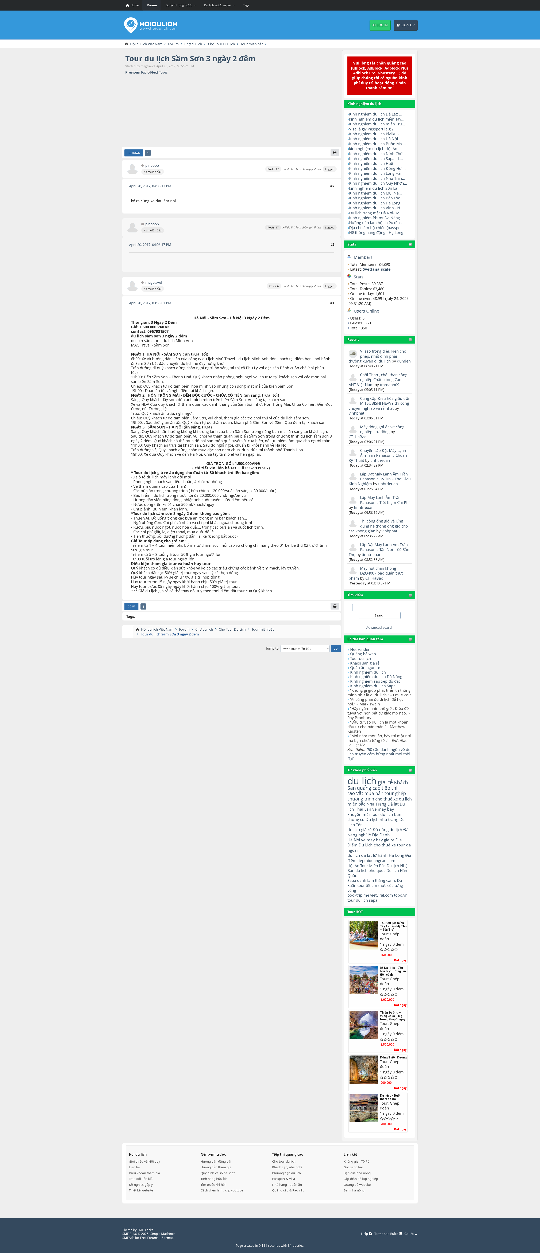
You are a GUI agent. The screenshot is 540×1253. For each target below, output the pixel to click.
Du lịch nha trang (382, 819)
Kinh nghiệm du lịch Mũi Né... (375, 193)
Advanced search (379, 627)
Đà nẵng (381, 829)
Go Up (131, 606)
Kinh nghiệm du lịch (368, 672)
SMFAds (128, 1238)
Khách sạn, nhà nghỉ (287, 1167)
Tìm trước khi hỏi (213, 1184)
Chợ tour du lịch (284, 1161)
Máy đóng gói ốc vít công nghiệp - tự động (382, 429)
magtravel (153, 282)
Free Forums (149, 1238)
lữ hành (380, 855)
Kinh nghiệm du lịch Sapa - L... (376, 158)
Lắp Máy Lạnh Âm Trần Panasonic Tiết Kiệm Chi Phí (385, 500)
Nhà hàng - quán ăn (287, 1184)
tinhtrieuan (380, 460)
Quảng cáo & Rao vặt (288, 1190)
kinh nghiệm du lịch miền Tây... (376, 119)
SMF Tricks (145, 1230)
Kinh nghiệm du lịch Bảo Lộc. (375, 197)
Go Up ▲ (411, 1234)
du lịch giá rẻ (359, 829)
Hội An (353, 865)
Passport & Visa (283, 1178)
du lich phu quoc (370, 870)
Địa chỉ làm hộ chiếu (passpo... (376, 227)
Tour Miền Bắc (373, 865)
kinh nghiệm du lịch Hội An (373, 148)
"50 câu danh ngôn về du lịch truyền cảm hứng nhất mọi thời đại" (378, 754)
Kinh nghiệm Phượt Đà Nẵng (374, 217)
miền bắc (356, 804)
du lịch (362, 780)
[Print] (335, 152)
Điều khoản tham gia (144, 1173)
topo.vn (401, 895)
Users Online (366, 311)
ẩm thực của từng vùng (375, 888)
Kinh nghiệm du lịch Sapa (373, 685)
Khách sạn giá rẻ (364, 663)
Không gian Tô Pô (356, 1161)
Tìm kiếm (355, 595)
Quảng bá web (363, 653)
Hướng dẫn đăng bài (216, 1161)
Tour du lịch (360, 658)
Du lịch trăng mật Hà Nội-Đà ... (376, 212)
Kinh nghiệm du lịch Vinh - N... (376, 207)
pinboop (152, 165)
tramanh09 (389, 384)
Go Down (134, 152)
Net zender (360, 649)
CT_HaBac (357, 436)
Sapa (351, 880)
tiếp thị (389, 787)
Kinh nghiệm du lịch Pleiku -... (375, 133)
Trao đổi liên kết (141, 1178)
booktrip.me (358, 895)
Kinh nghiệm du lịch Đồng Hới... (377, 168)
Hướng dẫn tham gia (216, 1167)
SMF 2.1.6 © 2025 (135, 1234)
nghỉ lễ (364, 835)
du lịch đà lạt (359, 855)
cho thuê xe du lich (393, 799)
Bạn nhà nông (354, 1190)
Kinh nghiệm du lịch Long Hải (375, 173)
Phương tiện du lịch (286, 1173)
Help (365, 1234)
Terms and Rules (386, 1234)
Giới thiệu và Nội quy (144, 1161)
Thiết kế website (141, 1190)
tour (351, 900)
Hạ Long (396, 855)
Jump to (272, 648)
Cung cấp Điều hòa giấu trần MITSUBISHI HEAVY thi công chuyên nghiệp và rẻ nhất (379, 403)
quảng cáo (369, 787)
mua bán (373, 793)
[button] (180, 5)
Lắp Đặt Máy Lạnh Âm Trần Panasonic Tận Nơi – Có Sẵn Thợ (379, 549)
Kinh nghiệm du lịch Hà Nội (373, 138)
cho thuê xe (385, 844)
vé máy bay (383, 809)
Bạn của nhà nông (357, 1173)
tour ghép (395, 793)
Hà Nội (353, 839)
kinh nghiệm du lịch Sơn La (373, 188)
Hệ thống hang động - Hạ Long (376, 232)
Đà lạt (393, 804)
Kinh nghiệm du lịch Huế (371, 163)
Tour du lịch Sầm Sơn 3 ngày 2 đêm (190, 58)
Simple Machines (162, 1234)
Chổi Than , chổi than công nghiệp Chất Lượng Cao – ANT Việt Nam (378, 379)
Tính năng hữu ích (214, 1178)
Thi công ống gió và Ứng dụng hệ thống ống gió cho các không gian (378, 525)
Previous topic (137, 72)
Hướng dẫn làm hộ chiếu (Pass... (378, 222)
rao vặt (355, 793)
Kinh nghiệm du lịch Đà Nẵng (376, 676)
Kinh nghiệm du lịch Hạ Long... (376, 202)
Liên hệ (134, 1167)
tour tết (363, 885)
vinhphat (356, 413)
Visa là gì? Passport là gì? (371, 129)
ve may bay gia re (377, 839)
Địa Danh (381, 834)
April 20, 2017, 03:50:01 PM (150, 303)
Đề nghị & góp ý (141, 1184)
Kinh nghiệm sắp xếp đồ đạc (375, 681)
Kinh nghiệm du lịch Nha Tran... (377, 178)
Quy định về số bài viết (218, 1173)
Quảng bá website (357, 1184)
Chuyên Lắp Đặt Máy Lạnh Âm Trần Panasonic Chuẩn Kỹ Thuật (378, 455)
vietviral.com (381, 895)
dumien (404, 361)
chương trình (360, 799)
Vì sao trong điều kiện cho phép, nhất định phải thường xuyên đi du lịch (377, 356)
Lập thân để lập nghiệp (361, 1178)
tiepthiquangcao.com (376, 860)
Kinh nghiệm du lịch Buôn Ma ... (377, 143)
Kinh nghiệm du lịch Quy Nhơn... (378, 183)
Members (363, 257)
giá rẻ (385, 782)
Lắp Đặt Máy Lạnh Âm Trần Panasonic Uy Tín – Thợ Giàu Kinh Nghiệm (380, 478)
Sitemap (168, 1238)
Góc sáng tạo (353, 1167)
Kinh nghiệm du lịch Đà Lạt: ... (375, 114)
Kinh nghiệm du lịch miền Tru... (377, 123)
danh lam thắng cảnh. (376, 880)
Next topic (158, 72)
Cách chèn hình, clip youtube (222, 1190)
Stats (351, 244)
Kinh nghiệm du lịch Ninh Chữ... (377, 153)
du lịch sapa (366, 900)
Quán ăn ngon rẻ (365, 667)
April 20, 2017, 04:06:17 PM (150, 186)
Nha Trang (376, 804)
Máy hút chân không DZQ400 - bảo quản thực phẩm (376, 573)
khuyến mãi (358, 814)
